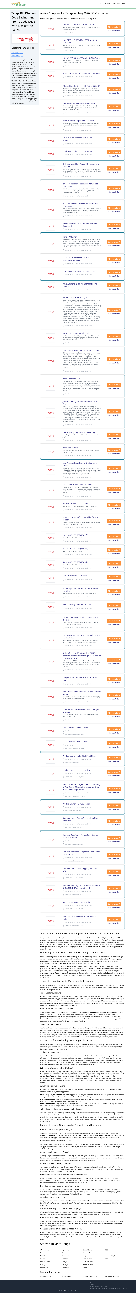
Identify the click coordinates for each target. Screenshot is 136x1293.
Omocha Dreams (68, 1256)
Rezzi (63, 1253)
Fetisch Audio (88, 1259)
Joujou (85, 1256)
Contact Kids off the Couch (98, 1286)
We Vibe (107, 1259)
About (124, 3)
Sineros (43, 1259)
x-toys (85, 1268)
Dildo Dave (44, 1268)
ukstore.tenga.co (17, 56)
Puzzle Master (88, 1262)
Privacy (92, 1283)
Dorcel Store (87, 1250)
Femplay (107, 1253)
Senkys (64, 1262)
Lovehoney (65, 1259)
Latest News (116, 3)
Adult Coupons (45, 1276)
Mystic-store (66, 1250)
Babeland (86, 1253)
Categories (106, 3)
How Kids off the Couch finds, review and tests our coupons (108, 1288)
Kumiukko (43, 1253)
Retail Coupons (67, 1276)
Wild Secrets (44, 1250)
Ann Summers (88, 1265)
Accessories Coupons (112, 1276)
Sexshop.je (65, 1268)
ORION (42, 1256)
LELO (106, 1250)
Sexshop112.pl (110, 1256)
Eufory (42, 1265)
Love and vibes (45, 1262)
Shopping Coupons (90, 1276)
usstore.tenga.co (17, 53)
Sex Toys (65, 1265)
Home (99, 3)
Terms (92, 1285)
